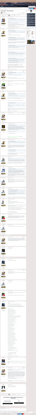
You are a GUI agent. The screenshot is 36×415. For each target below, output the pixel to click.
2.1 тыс (3, 375)
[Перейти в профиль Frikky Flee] (3, 202)
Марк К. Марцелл (3, 247)
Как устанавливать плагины (30, 21)
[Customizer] (35, 2)
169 (3, 164)
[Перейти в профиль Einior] (3, 159)
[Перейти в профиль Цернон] (1, 12)
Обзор (2, 6)
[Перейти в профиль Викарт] (3, 32)
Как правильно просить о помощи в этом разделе (30, 23)
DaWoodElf (3, 188)
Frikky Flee (30, 33)
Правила (9, 6)
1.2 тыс (3, 288)
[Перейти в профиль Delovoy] (3, 387)
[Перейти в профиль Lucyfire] (3, 170)
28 (3, 309)
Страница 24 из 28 (18, 394)
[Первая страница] (1, 15)
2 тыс (3, 185)
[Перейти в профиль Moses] (3, 126)
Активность (6, 6)
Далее (14, 394)
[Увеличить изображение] (15, 260)
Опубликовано (10, 81)
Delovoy (3, 384)
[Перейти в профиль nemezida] (3, 360)
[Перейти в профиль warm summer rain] (3, 180)
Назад (2, 394)
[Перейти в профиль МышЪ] (3, 217)
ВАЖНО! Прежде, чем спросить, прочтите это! (30, 25)
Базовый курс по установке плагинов (30, 14)
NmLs (3, 81)
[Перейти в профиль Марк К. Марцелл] (3, 250)
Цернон (4, 12)
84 (3, 222)
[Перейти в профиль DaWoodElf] (3, 191)
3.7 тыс (3, 89)
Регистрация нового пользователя (7, 403)
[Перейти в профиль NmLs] (3, 84)
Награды (20, 6)
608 (3, 131)
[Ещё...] (25, 29)
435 (3, 147)
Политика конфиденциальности (15, 6)
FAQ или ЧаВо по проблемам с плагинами (30, 19)
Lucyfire (3, 167)
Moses (3, 123)
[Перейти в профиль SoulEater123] (3, 262)
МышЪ (3, 214)
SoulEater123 (3, 301)
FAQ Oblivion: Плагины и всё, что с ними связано (30, 16)
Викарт (3, 29)
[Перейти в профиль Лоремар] (32, 32)
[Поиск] (35, 6)
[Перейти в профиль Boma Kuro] (3, 20)
